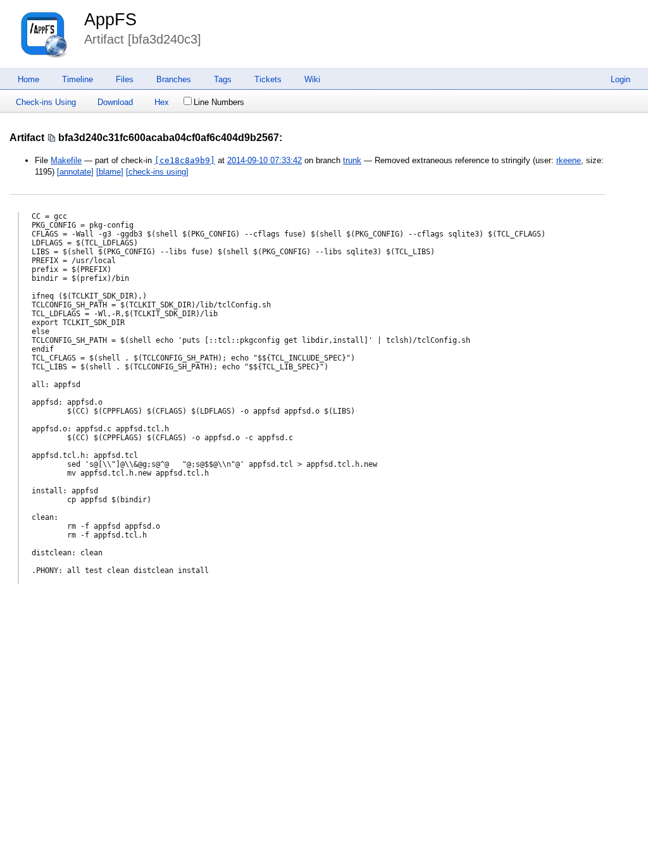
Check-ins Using (46, 102)
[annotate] (75, 171)
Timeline (77, 79)
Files (125, 79)
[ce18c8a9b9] (184, 160)
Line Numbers (219, 102)
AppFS (110, 19)
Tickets (268, 79)
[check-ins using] (157, 171)
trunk (352, 160)
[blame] (109, 171)
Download (115, 102)
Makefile (66, 160)
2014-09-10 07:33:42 (264, 160)
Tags (223, 79)
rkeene (568, 160)
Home (28, 79)
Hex (161, 102)
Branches (173, 79)
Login (620, 79)
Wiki (312, 79)
